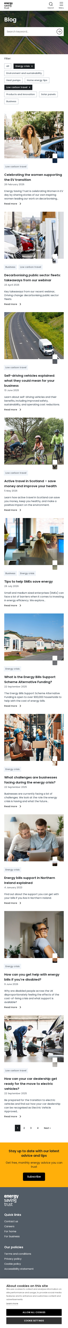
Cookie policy (12, 1264)
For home (10, 1231)
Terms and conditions (17, 1254)
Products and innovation (20, 94)
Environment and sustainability (24, 73)
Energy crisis (22, 66)
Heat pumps (13, 80)
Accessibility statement (19, 1269)
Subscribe (34, 1177)
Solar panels (48, 94)
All (7, 66)
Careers (9, 1226)
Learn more (12, 1303)
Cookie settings (34, 1320)
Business (11, 101)
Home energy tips (37, 80)
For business (12, 1236)
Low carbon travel (16, 87)
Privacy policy (13, 1259)
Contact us (11, 1221)
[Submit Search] (59, 31)
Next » (47, 1128)
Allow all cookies (34, 1312)
